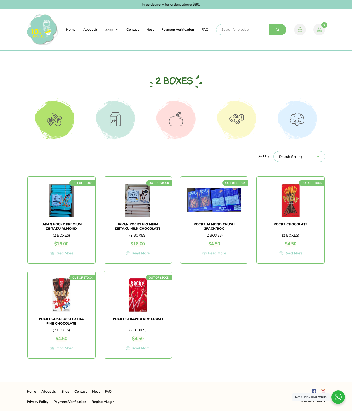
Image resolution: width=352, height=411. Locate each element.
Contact (132, 29)
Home (70, 29)
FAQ (205, 29)
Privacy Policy (37, 402)
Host (150, 29)
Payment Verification (177, 29)
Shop (109, 30)
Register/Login (103, 402)
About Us (90, 29)
